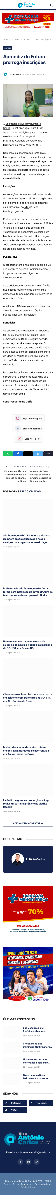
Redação (17, 74)
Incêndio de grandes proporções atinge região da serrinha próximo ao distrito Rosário (26, 804)
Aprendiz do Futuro (26, 140)
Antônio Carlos (35, 859)
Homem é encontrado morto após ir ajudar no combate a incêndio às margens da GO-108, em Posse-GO (27, 645)
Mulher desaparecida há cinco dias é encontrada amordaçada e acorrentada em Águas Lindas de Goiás (26, 751)
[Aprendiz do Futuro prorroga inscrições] (28, 100)
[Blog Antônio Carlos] (28, 5)
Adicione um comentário (28, 823)
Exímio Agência (28, 1187)
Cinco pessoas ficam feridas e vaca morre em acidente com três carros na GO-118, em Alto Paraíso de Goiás (27, 698)
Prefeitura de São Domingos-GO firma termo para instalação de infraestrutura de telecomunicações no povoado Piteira (28, 592)
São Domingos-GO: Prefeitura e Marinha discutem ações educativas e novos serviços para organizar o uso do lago (26, 539)
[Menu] (5, 5)
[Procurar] (51, 5)
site (26, 206)
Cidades (7, 48)
